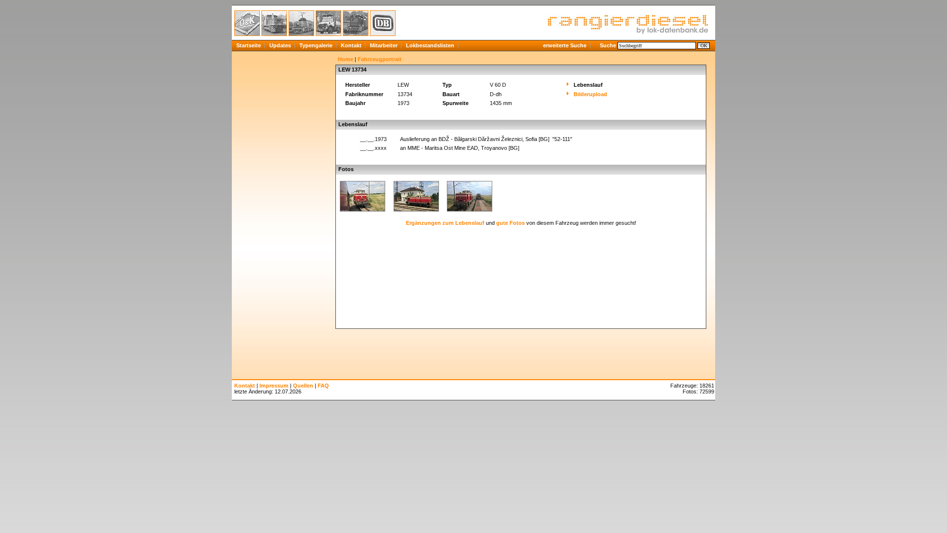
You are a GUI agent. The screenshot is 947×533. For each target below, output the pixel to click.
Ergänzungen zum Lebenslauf (445, 223)
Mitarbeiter (384, 45)
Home (345, 59)
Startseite (248, 45)
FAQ (323, 386)
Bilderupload (590, 94)
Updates (280, 45)
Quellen (303, 386)
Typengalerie (315, 45)
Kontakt (351, 45)
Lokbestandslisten (430, 45)
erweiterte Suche (564, 45)
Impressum (274, 386)
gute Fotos (510, 223)
